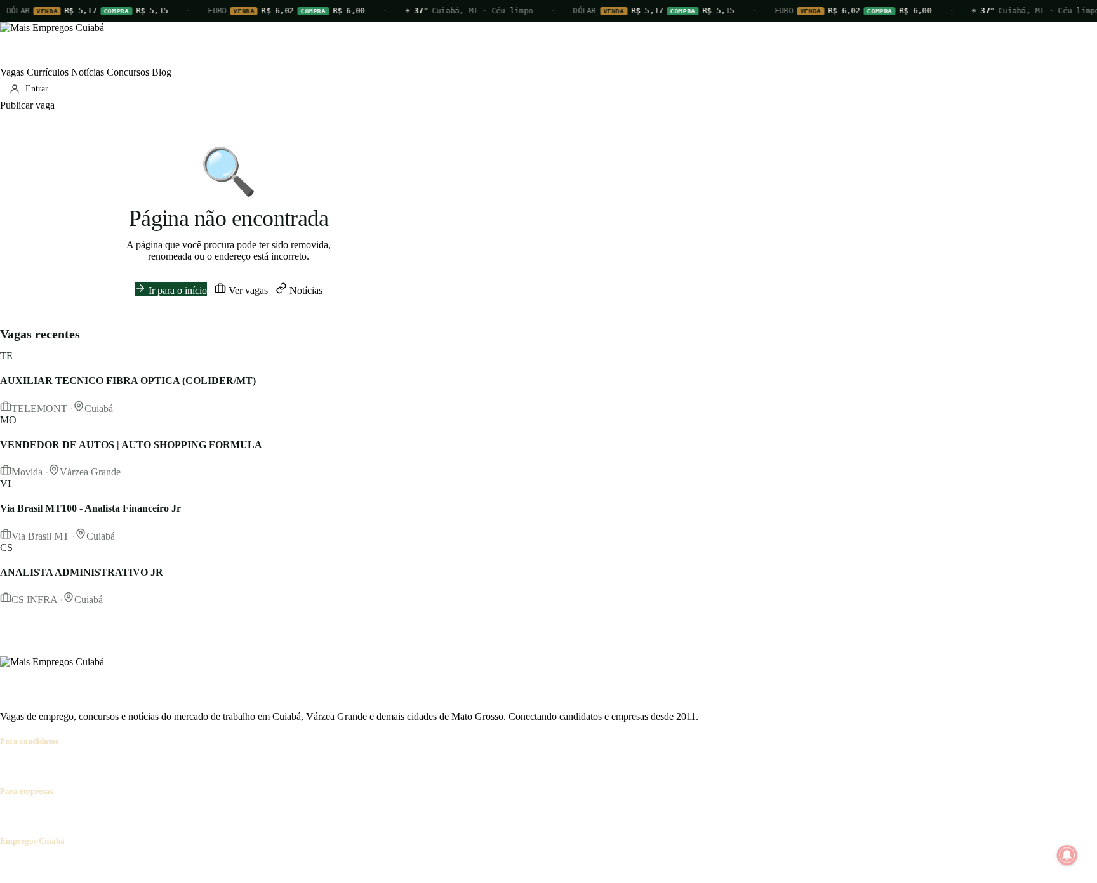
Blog (161, 72)
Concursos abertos (157, 765)
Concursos (128, 72)
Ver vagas (247, 290)
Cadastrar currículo (80, 765)
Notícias (87, 72)
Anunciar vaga (29, 816)
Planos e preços (175, 816)
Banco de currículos (102, 816)
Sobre (11, 865)
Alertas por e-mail (232, 765)
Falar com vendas (244, 816)
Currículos (48, 72)
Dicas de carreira (304, 765)
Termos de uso (125, 865)
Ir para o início (176, 290)
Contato (77, 865)
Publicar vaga (27, 105)
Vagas (12, 72)
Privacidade (180, 865)
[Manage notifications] (1067, 855)
